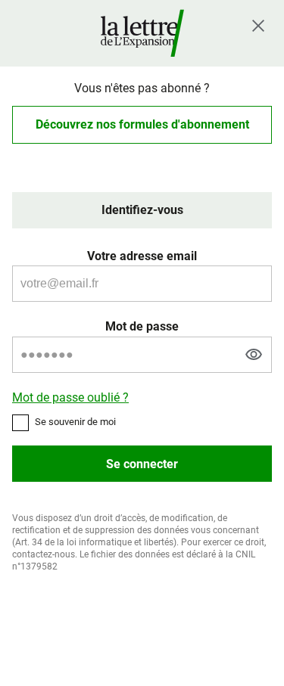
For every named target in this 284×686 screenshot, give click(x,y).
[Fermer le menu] (258, 25)
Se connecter (142, 464)
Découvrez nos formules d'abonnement (142, 124)
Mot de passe (142, 326)
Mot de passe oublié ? (70, 397)
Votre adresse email (142, 256)
